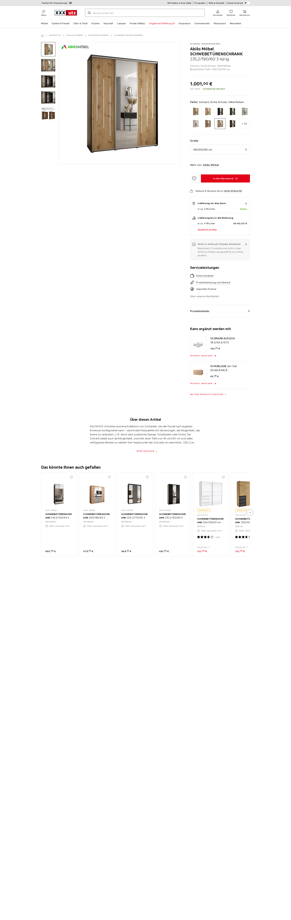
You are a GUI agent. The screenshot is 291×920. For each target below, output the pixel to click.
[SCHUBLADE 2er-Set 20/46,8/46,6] (198, 372)
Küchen (96, 23)
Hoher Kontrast (235, 3)
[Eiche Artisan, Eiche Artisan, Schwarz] (195, 111)
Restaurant (220, 23)
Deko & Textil (81, 23)
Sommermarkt (202, 23)
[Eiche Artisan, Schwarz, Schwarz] (220, 111)
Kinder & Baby (137, 23)
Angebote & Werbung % (162, 23)
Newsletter (235, 23)
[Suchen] (89, 13)
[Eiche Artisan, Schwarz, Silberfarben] (232, 111)
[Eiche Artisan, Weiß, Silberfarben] (195, 123)
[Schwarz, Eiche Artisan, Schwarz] (207, 123)
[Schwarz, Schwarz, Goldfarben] (232, 123)
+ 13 (244, 123)
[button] (48, 49)
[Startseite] (42, 35)
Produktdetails (199, 311)
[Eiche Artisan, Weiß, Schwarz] (244, 111)
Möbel (44, 23)
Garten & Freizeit (61, 23)
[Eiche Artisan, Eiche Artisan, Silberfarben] (207, 111)
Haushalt (108, 23)
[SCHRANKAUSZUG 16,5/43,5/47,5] (198, 344)
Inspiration (184, 23)
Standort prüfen (207, 229)
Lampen (121, 23)
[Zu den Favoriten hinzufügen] (194, 178)
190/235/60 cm (202, 149)
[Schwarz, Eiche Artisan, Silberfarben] (220, 123)
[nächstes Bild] (250, 512)
